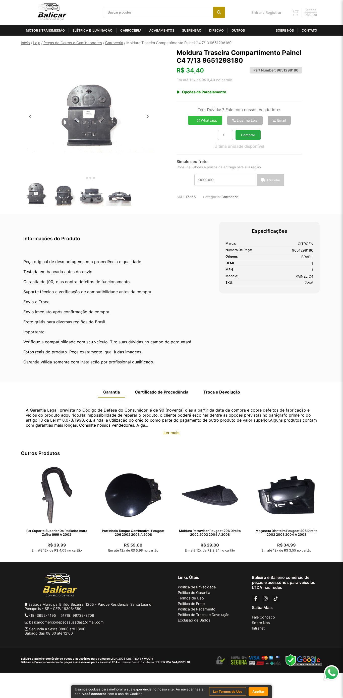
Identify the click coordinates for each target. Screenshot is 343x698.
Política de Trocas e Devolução (204, 614)
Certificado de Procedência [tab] (161, 392)
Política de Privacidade (197, 587)
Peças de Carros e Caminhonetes (72, 43)
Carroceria (114, 43)
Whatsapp (208, 120)
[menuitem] (35, 194)
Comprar (248, 135)
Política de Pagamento (196, 609)
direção (216, 30)
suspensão (191, 30)
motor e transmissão (45, 30)
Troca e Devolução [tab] (221, 392)
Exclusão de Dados (194, 620)
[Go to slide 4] (94, 178)
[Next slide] (147, 116)
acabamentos (161, 30)
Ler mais (171, 432)
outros (238, 30)
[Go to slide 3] (90, 178)
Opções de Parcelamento (204, 92)
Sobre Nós (261, 623)
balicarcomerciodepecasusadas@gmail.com (66, 622)
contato (309, 30)
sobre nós (285, 30)
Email (281, 120)
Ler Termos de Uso (227, 691)
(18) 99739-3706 (79, 615)
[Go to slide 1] (83, 178)
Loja (36, 43)
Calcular (273, 180)
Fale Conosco (263, 617)
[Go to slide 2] (87, 178)
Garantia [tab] (111, 392)
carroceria (130, 30)
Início (25, 43)
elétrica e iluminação (92, 30)
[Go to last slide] (30, 116)
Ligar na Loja (247, 120)
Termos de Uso (191, 598)
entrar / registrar (266, 12)
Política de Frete (191, 603)
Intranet (258, 628)
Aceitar (258, 691)
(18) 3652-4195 (42, 615)
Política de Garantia (194, 592)
